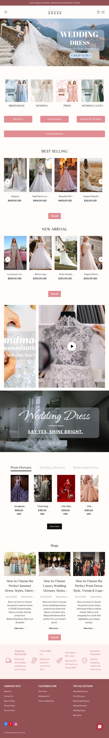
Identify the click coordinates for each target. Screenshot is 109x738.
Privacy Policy (9, 706)
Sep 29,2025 (11, 597)
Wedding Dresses (80, 691)
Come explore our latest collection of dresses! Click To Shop (54, 3)
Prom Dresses (79, 696)
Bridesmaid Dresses (81, 701)
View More (54, 526)
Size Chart (43, 691)
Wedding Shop (79, 710)
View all (54, 216)
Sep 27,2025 (80, 597)
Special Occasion (80, 706)
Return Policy (9, 701)
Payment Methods (46, 701)
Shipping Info (44, 696)
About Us (8, 691)
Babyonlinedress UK (30, 597)
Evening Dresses (54, 134)
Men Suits (18, 119)
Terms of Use (9, 710)
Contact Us (8, 696)
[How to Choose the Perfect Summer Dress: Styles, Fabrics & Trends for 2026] (20, 564)
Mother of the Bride (90, 119)
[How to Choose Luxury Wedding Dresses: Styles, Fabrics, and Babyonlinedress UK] (54, 564)
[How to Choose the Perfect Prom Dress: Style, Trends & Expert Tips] (89, 564)
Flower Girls (54, 119)
